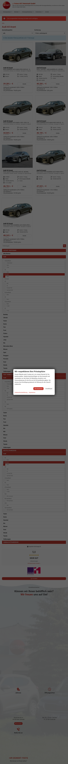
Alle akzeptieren (38, 388)
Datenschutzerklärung (21, 392)
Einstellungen (48, 388)
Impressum (32, 392)
